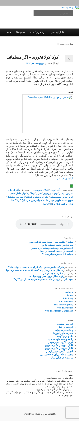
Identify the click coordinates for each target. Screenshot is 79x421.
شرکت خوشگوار (15, 197)
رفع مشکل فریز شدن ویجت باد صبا (46, 276)
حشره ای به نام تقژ (53, 273)
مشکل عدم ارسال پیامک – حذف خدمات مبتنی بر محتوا (34, 270)
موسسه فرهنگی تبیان (61, 357)
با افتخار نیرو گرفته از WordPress (40, 414)
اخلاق (46, 190)
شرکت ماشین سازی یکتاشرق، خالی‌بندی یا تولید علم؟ (36, 267)
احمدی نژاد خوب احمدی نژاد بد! (56, 251)
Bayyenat (20, 32)
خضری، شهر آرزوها (63, 333)
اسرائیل (69, 193)
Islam (70, 295)
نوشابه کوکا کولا (59, 203)
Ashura (69, 292)
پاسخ (47, 203)
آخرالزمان (54, 190)
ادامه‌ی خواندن (63, 178)
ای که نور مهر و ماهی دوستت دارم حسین (52, 247)
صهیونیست (67, 200)
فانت (45, 200)
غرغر (51, 200)
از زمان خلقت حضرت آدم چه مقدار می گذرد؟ (36, 279)
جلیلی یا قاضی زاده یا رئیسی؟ (57, 254)
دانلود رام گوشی (64, 336)
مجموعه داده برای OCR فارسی (56, 354)
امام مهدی (37, 190)
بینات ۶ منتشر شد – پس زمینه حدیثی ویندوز (50, 241)
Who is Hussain (64, 307)
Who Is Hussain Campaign (58, 310)
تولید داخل (21, 193)
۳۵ (68, 58)
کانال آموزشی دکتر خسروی (59, 345)
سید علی (68, 279)
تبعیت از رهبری (50, 193)
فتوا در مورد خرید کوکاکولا (29, 200)
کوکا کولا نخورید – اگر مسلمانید (32, 57)
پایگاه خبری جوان (64, 330)
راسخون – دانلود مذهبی (60, 339)
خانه (9, 32)
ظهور (58, 200)
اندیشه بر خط (66, 327)
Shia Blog (68, 298)
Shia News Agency (63, 304)
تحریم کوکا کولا (34, 193)
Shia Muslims (65, 301)
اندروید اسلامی (65, 323)
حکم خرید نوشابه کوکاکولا (36, 197)
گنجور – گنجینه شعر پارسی (59, 351)
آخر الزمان (13, 190)
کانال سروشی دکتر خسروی (59, 348)
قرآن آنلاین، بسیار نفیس (60, 342)
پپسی (61, 193)
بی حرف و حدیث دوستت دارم (57, 244)
